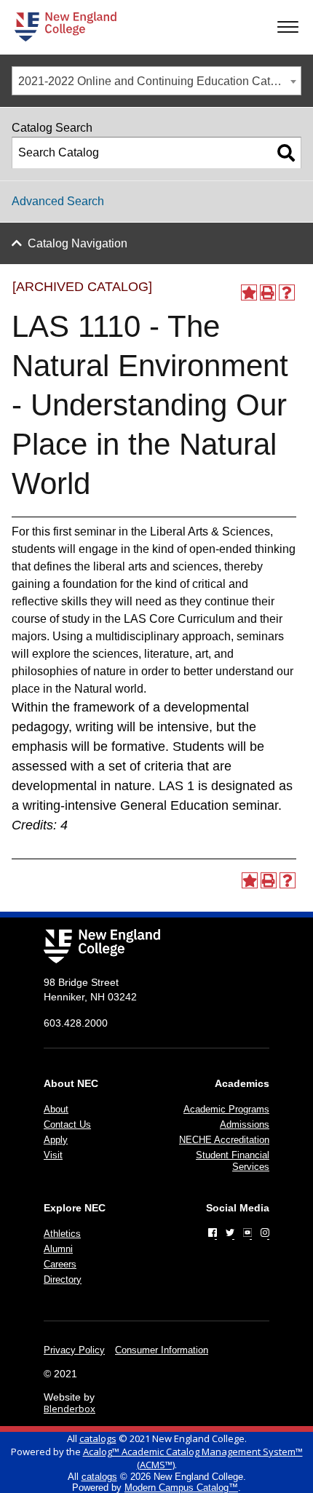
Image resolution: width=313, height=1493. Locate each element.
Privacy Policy (74, 1350)
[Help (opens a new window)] (287, 292)
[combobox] (156, 80)
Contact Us (67, 1124)
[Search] (286, 153)
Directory (63, 1279)
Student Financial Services (232, 1161)
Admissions (244, 1124)
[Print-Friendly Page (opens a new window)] (268, 292)
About (56, 1109)
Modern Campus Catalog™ (181, 1487)
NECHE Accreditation (224, 1139)
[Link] (212, 1232)
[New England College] (65, 26)
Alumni (58, 1248)
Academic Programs (226, 1109)
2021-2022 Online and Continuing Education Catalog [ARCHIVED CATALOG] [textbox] (159, 81)
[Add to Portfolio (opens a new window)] (249, 292)
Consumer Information (161, 1350)
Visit (53, 1155)
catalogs (97, 1438)
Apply (56, 1139)
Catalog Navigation (77, 243)
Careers (60, 1264)
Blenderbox (69, 1408)
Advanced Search (58, 201)
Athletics (62, 1233)
